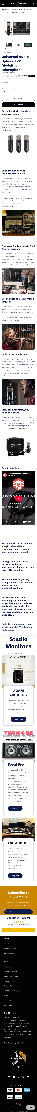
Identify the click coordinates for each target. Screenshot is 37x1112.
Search (6, 944)
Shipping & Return (10, 971)
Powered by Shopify (23, 1111)
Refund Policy (9, 953)
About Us (7, 967)
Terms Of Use (9, 995)
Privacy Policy (9, 986)
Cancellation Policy (11, 991)
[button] (2, 3)
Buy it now (18, 104)
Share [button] (6, 92)
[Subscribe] (30, 911)
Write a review (18, 930)
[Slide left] (2, 45)
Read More (18, 719)
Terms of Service (10, 948)
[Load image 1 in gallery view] (9, 45)
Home (7, 9)
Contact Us (8, 1000)
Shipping (11, 79)
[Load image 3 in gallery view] (28, 45)
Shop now (15, 808)
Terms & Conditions (11, 976)
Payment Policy (9, 981)
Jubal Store (15, 1111)
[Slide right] (34, 45)
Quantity (5, 82)
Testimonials (8, 1005)
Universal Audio (17, 9)
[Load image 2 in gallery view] (18, 45)
